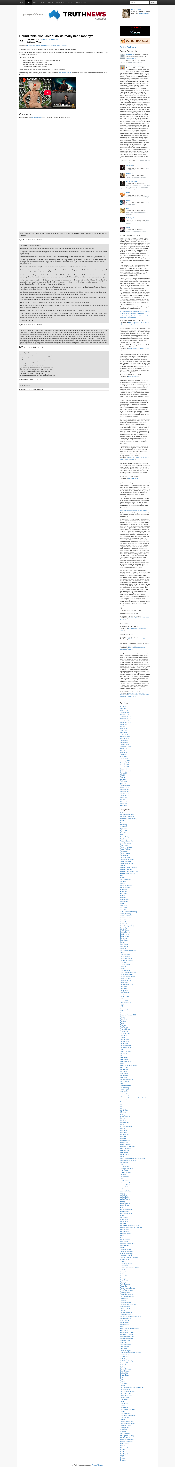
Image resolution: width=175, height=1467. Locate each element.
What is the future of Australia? (136, 639)
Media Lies (123, 1195)
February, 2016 (125, 736)
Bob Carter (123, 908)
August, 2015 (124, 749)
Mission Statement (126, 1213)
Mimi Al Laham (124, 1211)
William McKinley (125, 1448)
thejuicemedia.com (65, 73)
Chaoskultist (129, 166)
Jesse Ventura (124, 1122)
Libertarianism (124, 1177)
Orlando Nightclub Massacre (129, 1258)
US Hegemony (124, 1428)
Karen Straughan (125, 1144)
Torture (122, 1405)
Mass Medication (125, 1191)
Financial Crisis (125, 1029)
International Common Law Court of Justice (134, 1098)
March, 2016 (124, 734)
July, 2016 (123, 726)
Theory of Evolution (126, 1395)
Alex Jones (123, 839)
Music (122, 1215)
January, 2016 (124, 738)
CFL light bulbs (125, 930)
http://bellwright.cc (131, 58)
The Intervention (125, 1389)
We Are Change (125, 1438)
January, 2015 (124, 763)
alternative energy (125, 843)
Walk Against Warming (127, 1436)
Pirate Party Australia (126, 1290)
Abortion (122, 821)
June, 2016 (123, 728)
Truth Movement (125, 1413)
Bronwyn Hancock (125, 918)
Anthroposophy (31, 45)
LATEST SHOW (136, 10)
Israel (121, 1114)
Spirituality (123, 1365)
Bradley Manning (125, 914)
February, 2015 (125, 761)
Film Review (124, 1027)
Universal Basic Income (127, 1423)
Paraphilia (123, 1262)
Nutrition (122, 1247)
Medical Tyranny (125, 1199)
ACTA (122, 823)
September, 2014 (125, 771)
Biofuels (122, 895)
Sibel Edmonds (125, 1347)
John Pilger (123, 1132)
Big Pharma (123, 891)
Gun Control (124, 1074)
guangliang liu (130, 55)
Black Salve (123, 906)
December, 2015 (125, 741)
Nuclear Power (124, 1245)
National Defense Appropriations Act (131, 1227)
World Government (126, 1450)
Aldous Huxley (124, 837)
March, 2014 (124, 783)
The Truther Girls (125, 1393)
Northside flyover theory (127, 1243)
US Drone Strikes (125, 1426)
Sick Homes (124, 1349)
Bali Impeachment (125, 879)
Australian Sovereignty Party (129, 871)
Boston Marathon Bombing (128, 912)
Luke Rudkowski (125, 1183)
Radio (28, 3)
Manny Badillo (124, 1187)
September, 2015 (125, 747)
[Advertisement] (64, 28)
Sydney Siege (124, 1375)
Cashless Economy (126, 924)
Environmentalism (125, 1007)
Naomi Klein (124, 1221)
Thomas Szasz (124, 1397)
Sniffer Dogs (124, 1359)
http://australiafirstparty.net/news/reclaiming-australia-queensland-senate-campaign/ (134, 316)
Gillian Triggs (124, 1067)
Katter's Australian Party (127, 1146)
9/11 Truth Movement (127, 817)
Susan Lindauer (125, 1371)
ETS (121, 1011)
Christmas (123, 948)
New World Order (125, 1233)
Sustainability (124, 1373)
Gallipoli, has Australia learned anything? (131, 62)
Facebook (123, 1017)
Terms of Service (80, 3)
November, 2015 (125, 743)
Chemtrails (123, 938)
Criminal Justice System (127, 976)
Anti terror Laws (125, 857)
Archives (50, 3)
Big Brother (123, 889)
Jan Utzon (123, 1120)
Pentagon (123, 1274)
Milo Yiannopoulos (126, 1209)
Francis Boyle (124, 1041)
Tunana (128, 200)
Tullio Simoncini (125, 1417)
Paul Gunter (124, 1266)
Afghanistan (124, 829)
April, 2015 (123, 757)
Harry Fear (123, 1078)
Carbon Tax (123, 922)
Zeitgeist (63, 45)
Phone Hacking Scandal (127, 1288)
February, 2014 (125, 785)
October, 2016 (124, 720)
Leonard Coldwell (125, 1173)
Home (21, 3)
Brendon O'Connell (126, 916)
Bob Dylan (123, 910)
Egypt (122, 1005)
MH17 (122, 1207)
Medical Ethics (124, 1197)
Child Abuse (124, 940)
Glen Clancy (124, 1069)
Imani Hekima (124, 1094)
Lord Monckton (125, 1181)
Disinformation (124, 993)
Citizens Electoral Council (128, 950)
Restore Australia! (133, 376)
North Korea (124, 1241)
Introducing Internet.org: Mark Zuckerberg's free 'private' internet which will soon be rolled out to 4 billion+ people (134, 694)
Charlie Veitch (124, 936)
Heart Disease (124, 1082)
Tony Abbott (124, 1403)
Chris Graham (124, 946)
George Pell (124, 1057)
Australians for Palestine (127, 873)
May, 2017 (123, 706)
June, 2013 (123, 801)
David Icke (123, 989)
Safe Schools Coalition (127, 1332)
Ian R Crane (124, 1092)
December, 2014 (125, 765)
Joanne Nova (124, 1128)
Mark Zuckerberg (125, 1189)
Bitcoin (122, 904)
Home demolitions (125, 1086)
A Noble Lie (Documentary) (128, 819)
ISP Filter (123, 1112)
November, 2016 (125, 718)
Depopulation (124, 991)
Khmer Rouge (124, 1154)
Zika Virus (123, 1460)
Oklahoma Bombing (126, 1252)
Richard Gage (124, 1320)
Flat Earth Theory (125, 1033)
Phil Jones (123, 1282)
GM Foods (123, 1071)
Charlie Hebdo (124, 934)
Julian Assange (125, 1140)
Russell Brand (124, 1324)
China (122, 942)
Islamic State (124, 1110)
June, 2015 (123, 753)
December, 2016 (125, 716)
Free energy (124, 1043)
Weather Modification (126, 1442)
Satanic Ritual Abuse (126, 1339)
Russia (122, 1326)
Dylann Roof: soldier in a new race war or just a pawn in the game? (135, 323)
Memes (122, 1201)
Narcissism (123, 1223)
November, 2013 (125, 791)
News (35, 3)
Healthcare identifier (126, 1080)
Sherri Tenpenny (125, 1345)
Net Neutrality (124, 1231)
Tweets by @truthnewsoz (128, 47)
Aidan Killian (124, 833)
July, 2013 (123, 799)
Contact (42, 3)
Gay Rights (123, 1053)
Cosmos (122, 968)
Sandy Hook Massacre (127, 1337)
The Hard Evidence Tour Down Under (132, 1387)
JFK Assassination (126, 1126)
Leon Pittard (124, 1171)
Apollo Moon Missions (127, 859)
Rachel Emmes (125, 1308)
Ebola (122, 999)
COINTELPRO (124, 962)
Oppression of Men (126, 1256)
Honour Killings (125, 1088)
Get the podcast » (144, 13)
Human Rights (124, 1090)
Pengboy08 (129, 173)
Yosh (127, 208)
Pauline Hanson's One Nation (129, 1268)
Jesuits (122, 1124)
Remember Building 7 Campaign (130, 1316)
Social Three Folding (55, 45)
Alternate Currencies (126, 841)
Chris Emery (124, 944)
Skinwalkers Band (125, 1355)
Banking (38, 45)
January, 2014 (124, 787)
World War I (123, 1452)
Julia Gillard (123, 1138)
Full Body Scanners (126, 1047)
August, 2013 (124, 797)
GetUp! (122, 1063)
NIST (121, 1237)
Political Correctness (126, 1294)
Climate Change (125, 954)
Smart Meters (124, 1357)
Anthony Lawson (125, 853)
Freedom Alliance (125, 1045)
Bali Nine (123, 881)
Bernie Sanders (125, 887)
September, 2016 (125, 722)
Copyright (123, 966)
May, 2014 (123, 779)
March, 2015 (124, 759)
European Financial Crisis (128, 1015)
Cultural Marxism (125, 980)
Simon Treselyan (125, 1351)
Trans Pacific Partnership (128, 1409)
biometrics (123, 898)
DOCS (122, 995)
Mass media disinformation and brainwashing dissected (137, 221)
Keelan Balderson (125, 1148)
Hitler (121, 1084)
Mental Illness (124, 1205)
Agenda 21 (123, 831)
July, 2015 (123, 751)
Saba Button (124, 1330)
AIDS (121, 835)
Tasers (122, 1379)
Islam (121, 1108)
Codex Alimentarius (126, 958)
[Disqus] (64, 146)
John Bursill (123, 1130)
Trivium (122, 1411)
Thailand (122, 1385)
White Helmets (124, 1444)
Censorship (123, 928)
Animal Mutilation (125, 849)
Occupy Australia (125, 1250)
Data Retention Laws (126, 984)
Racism (122, 1310)
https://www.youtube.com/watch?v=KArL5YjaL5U (133, 510)
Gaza (121, 1055)
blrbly (127, 193)
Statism (122, 1367)
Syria (121, 1377)
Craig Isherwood (125, 970)
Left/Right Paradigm (126, 1169)
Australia (122, 865)
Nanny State (124, 1217)
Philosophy (123, 1286)
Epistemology (124, 1009)
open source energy (126, 1254)
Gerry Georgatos (125, 1061)
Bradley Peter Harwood (133, 66)
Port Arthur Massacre (127, 1296)
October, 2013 (124, 793)
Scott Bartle (123, 1343)
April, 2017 (123, 708)
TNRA (122, 1401)
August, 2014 (124, 773)
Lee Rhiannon (124, 1167)
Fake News (123, 1019)
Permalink (44, 39)
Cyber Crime (124, 982)
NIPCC (122, 1235)
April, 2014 (123, 781)
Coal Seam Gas (125, 956)
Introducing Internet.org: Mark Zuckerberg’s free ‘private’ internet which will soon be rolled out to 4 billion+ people (135, 187)
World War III (124, 1454)
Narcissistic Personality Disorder (130, 1225)
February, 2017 (125, 712)
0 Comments (53, 39)
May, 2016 (123, 730)
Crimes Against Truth (126, 974)
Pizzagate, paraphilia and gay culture (136, 177)
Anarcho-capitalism (126, 847)
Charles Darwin (125, 932)
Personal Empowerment (127, 1276)
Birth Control (124, 902)
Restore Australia (125, 1318)
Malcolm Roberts (125, 1185)
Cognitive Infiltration (126, 960)
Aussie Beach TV (125, 861)
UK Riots (122, 1419)
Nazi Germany (124, 1229)
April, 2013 (123, 805)
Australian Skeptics (126, 869)
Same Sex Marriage (126, 1334)
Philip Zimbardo (125, 1284)
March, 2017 (124, 710)
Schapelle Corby (125, 1341)
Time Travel (124, 1399)
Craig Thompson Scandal (128, 972)
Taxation (122, 1381)
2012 (121, 813)
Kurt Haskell (124, 1163)
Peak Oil (122, 1270)
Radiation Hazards (126, 1312)
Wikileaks (123, 1446)
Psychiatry (123, 1300)
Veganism (123, 1432)
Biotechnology (124, 900)
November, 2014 (125, 767)
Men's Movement (125, 1203)
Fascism (122, 1023)
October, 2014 (124, 769)
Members (59, 3)
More (69, 3)
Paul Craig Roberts (126, 1264)
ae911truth (123, 827)
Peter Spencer (124, 1280)
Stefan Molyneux (125, 1369)
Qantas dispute (125, 1306)
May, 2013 (123, 803)
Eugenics (123, 1013)
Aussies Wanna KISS (126, 863)
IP (120, 1102)
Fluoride (122, 1037)
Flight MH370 (124, 1035)
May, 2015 (123, 755)
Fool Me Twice (124, 1039)
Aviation (122, 877)
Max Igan (123, 1193)
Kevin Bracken (124, 1150)
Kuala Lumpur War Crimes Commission (132, 1158)
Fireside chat (124, 1031)
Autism (122, 875)
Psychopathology (125, 1302)
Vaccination (123, 1430)
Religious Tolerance (126, 1314)
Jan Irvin (122, 1118)
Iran (121, 1104)
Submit (153, 3)
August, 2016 (124, 724)
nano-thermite (124, 1219)
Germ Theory (124, 1059)
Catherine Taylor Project (127, 926)
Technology (123, 1383)
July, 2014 (123, 775)
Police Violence (125, 1292)
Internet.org (123, 1100)
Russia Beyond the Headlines (129, 1328)
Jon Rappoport (124, 1134)
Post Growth (124, 1298)
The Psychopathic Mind (127, 1391)
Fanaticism (123, 1021)
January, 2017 (124, 714)
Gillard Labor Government (128, 1065)
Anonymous (124, 851)
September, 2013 (125, 795)
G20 (121, 1049)
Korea (122, 1156)
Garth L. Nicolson (125, 1051)
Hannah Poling (124, 1076)
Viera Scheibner (125, 1434)
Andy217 (128, 227)
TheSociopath (130, 218)
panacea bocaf (124, 1260)
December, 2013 (125, 789)
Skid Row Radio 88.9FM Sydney (130, 1353)
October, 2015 (124, 745)
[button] (21, 41)
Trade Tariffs (124, 1407)
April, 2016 (123, 732)
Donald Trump (124, 997)
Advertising (123, 825)
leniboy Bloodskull (131, 181)
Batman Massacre (126, 885)
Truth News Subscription (128, 1415)
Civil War (122, 952)
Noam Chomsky (125, 1239)
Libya (121, 1179)
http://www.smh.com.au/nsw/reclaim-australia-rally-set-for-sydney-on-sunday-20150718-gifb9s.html (135, 312)
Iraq (121, 1106)
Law (121, 1165)
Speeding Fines (125, 1363)
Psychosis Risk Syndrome (128, 1304)
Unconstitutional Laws (127, 1421)
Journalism (123, 1136)
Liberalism (123, 1175)
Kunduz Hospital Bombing (128, 1160)
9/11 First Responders (127, 815)
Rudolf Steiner (45, 45)
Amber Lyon (124, 845)
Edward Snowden (125, 1003)
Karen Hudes (124, 1142)
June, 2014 (123, 777)
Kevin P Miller (124, 1152)
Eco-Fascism (124, 1001)
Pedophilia (123, 1272)
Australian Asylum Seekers (128, 867)
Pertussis (123, 1278)
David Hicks (123, 987)
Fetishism (123, 1025)
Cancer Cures (124, 920)
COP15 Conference (126, 964)
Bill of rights (123, 893)
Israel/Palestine (125, 1116)
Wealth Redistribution (127, 1440)
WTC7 (122, 1456)
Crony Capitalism (125, 978)
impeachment (124, 1096)
